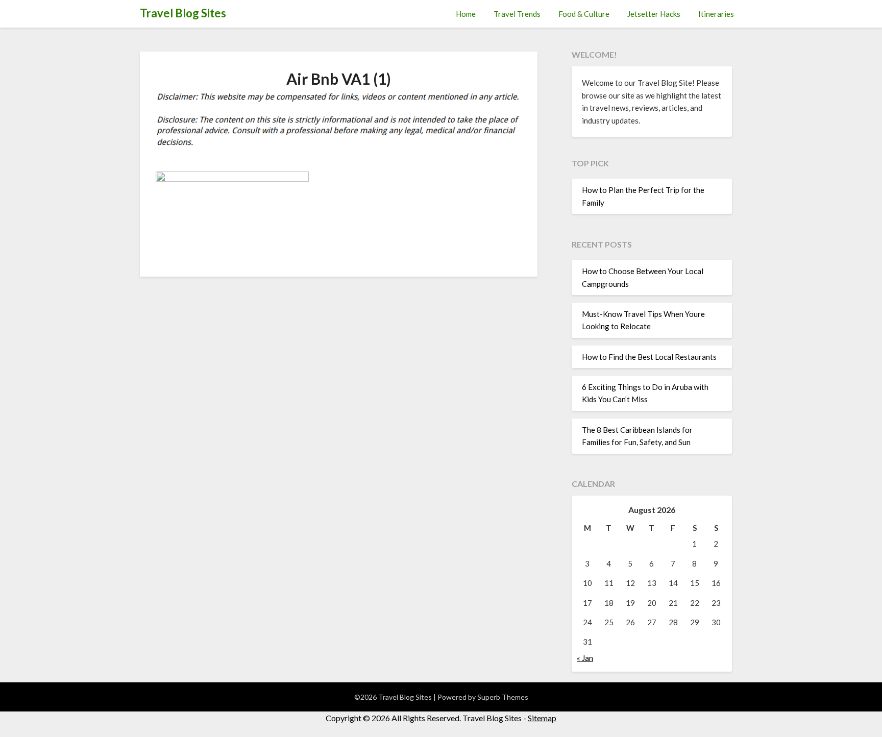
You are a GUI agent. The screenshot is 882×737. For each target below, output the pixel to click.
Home (466, 13)
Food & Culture (583, 13)
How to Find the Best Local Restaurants (649, 356)
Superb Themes (502, 697)
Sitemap (542, 718)
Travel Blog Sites (183, 13)
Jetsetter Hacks (653, 13)
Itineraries (716, 13)
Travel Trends (517, 13)
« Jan (585, 657)
